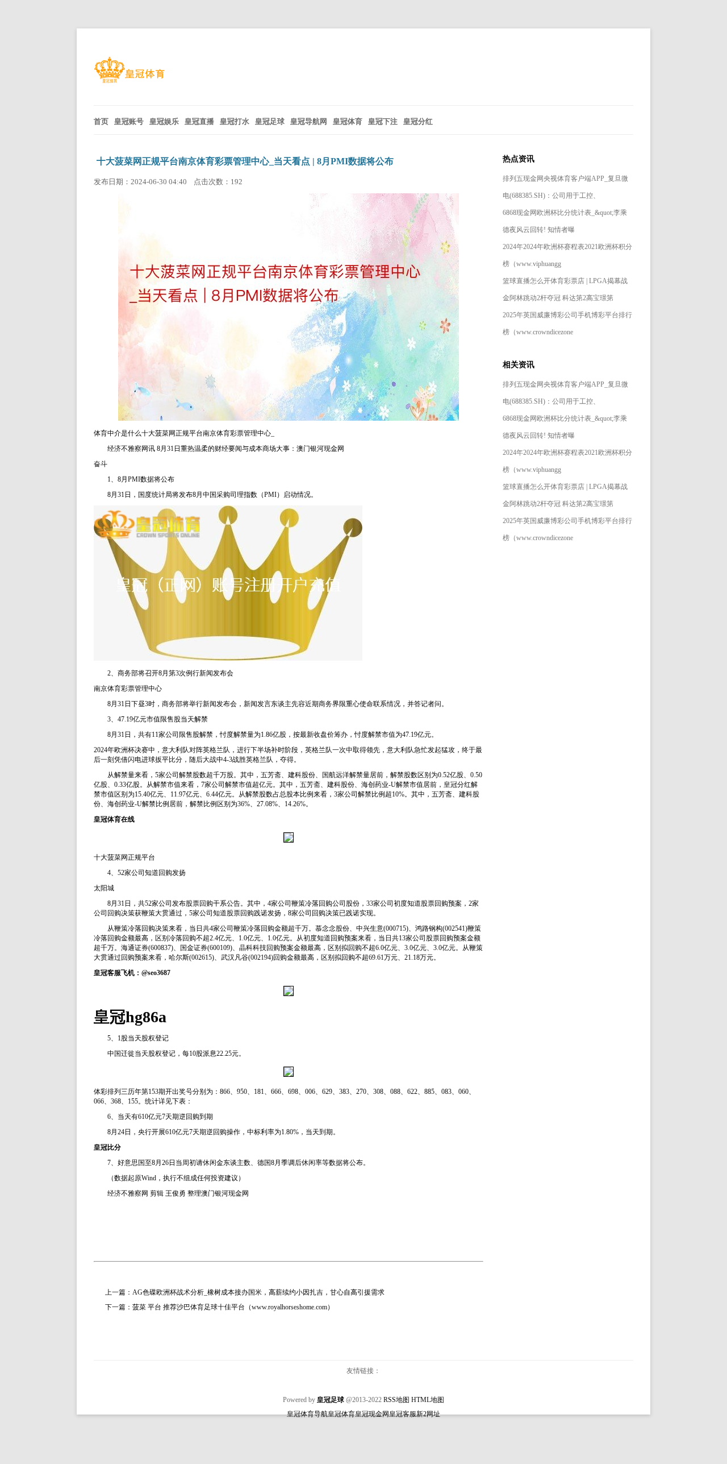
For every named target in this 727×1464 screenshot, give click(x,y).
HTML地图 (427, 1400)
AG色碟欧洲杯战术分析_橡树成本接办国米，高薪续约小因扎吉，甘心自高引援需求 (258, 1292)
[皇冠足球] (129, 80)
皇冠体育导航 (307, 1414)
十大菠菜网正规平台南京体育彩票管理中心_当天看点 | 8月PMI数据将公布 (245, 161)
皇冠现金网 (372, 1414)
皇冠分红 (457, 785)
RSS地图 (396, 1400)
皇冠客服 (402, 1414)
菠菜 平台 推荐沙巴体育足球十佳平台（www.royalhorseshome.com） (233, 1307)
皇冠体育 (341, 1414)
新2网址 (428, 1414)
